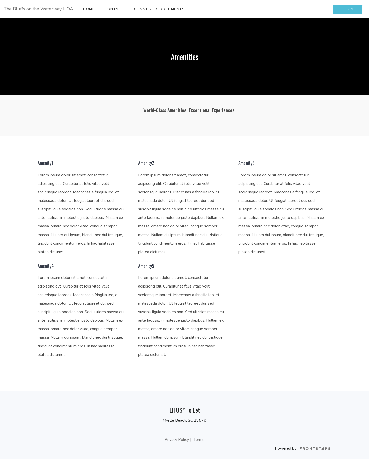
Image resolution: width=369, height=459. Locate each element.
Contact (114, 9)
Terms (199, 439)
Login (348, 9)
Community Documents (159, 9)
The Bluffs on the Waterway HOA (38, 9)
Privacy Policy (177, 439)
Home (89, 9)
